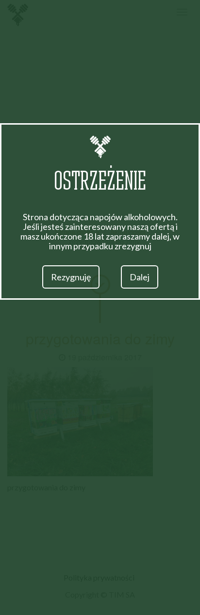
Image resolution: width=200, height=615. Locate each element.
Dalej (140, 277)
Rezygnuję (71, 277)
